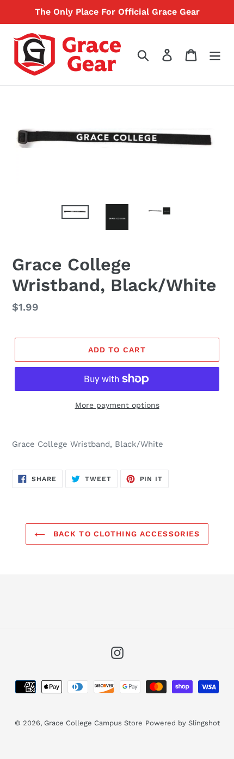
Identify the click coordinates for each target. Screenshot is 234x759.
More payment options (117, 405)
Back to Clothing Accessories (125, 533)
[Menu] (215, 54)
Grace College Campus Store (93, 723)
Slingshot (204, 723)
